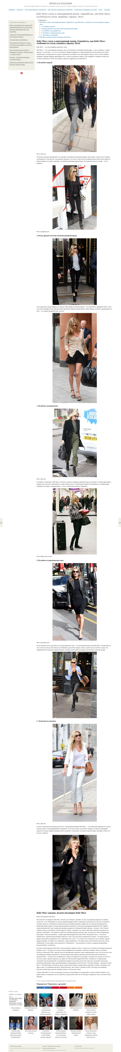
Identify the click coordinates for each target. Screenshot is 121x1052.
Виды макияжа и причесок (35, 9)
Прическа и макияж (60, 3)
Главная (12, 9)
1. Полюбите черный (48, 26)
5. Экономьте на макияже (49, 35)
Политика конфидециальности (49, 1048)
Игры (100, 9)
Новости (20, 9)
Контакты (44, 1046)
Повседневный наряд (60, 980)
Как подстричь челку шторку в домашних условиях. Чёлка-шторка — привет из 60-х (21, 52)
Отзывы (107, 9)
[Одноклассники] (74, 988)
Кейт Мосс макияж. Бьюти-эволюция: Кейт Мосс (55, 37)
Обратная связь (78, 1046)
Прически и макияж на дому (85, 9)
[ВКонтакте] (44, 988)
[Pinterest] (59, 988)
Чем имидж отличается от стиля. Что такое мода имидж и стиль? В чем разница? (21, 45)
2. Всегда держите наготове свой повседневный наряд (59, 29)
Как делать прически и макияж (60, 9)
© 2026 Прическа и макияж (15, 1046)
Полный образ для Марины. (19, 40)
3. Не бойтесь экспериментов (51, 31)
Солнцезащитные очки (70, 980)
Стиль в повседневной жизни (48, 980)
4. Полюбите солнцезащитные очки (52, 33)
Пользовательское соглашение (54, 1046)
